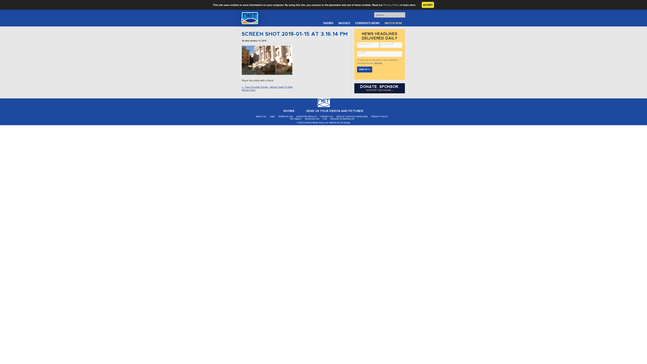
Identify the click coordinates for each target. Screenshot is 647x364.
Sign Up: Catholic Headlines (352, 116)
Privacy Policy (391, 5)
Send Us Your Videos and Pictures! (335, 111)
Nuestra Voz (312, 118)
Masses (344, 23)
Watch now (393, 23)
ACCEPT (428, 5)
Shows (328, 23)
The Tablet (296, 118)
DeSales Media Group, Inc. (316, 122)
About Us (261, 116)
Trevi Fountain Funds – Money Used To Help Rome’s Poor (267, 88)
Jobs (272, 116)
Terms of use (285, 116)
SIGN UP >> (364, 69)
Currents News (367, 23)
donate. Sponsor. (379, 87)
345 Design (345, 122)
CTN (325, 118)
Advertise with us (306, 116)
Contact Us (326, 116)
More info (378, 63)
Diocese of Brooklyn (342, 118)
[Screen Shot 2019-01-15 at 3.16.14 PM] (267, 73)
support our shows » (379, 90)
